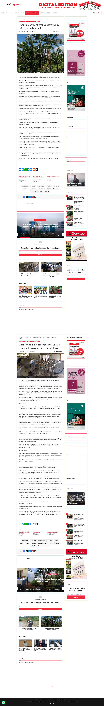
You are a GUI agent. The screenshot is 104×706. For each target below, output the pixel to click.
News (7, 12)
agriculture (25, 186)
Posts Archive (38, 701)
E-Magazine (54, 12)
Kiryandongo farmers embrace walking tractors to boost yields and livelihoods (55, 296)
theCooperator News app (73, 701)
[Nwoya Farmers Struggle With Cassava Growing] (70, 213)
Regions (17, 12)
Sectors (11, 12)
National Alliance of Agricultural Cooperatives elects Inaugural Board (79, 223)
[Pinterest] (32, 197)
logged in (25, 309)
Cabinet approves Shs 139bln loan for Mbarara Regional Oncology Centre (40, 225)
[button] (3, 702)
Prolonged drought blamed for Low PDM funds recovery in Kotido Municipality (75, 183)
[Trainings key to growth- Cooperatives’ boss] (70, 218)
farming (25, 188)
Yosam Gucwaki (22, 31)
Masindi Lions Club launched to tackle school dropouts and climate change (40, 296)
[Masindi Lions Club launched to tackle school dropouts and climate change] (40, 290)
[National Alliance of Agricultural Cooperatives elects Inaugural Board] (70, 224)
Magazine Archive (45, 701)
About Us (28, 701)
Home (3, 12)
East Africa (34, 21)
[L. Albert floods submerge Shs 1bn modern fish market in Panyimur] (70, 207)
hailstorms (42, 188)
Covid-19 (49, 186)
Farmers (57, 186)
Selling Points (51, 701)
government (33, 188)
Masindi (56, 188)
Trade (40, 191)
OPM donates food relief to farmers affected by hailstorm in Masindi (25, 177)
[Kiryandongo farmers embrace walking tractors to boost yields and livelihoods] (55, 290)
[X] (27, 197)
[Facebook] (24, 197)
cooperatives (41, 186)
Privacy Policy (64, 701)
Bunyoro (33, 186)
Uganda (47, 191)
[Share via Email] (35, 197)
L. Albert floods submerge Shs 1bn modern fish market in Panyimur (79, 207)
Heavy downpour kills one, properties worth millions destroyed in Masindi (38, 177)
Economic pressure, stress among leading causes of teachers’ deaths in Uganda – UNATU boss (25, 296)
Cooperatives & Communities (32, 12)
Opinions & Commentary (45, 12)
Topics (22, 12)
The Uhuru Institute (64, 699)
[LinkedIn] (29, 197)
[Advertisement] (40, 322)
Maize (49, 188)
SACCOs (34, 191)
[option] (40, 225)
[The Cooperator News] (14, 4)
